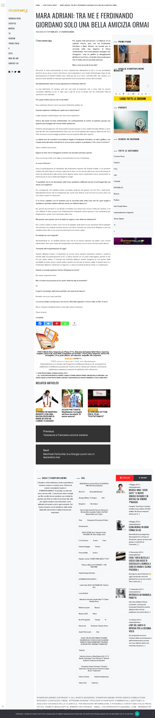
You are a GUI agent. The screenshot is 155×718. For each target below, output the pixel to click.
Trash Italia (14, 43)
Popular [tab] (126, 478)
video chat (83, 683)
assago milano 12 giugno (88, 498)
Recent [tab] (143, 478)
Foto (11, 53)
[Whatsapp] (65, 322)
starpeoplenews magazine (123, 212)
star (97, 632)
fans (104, 540)
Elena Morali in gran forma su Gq (139, 528)
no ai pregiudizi (84, 620)
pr (106, 620)
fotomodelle (83, 553)
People (97, 620)
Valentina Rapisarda (101, 677)
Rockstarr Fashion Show (99, 626)
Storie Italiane (119, 219)
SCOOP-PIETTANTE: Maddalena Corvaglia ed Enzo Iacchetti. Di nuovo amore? (72, 413)
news (95, 614)
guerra (95, 553)
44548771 (77, 359)
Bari (103, 498)
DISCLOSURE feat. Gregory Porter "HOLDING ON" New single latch (94, 533)
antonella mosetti (96, 492)
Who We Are (14, 58)
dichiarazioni (83, 526)
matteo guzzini (84, 608)
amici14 (82, 492)
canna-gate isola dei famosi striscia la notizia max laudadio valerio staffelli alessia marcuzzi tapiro (94, 512)
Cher (80, 520)
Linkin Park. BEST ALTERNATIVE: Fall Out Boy (94, 586)
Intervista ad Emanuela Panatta (140, 596)
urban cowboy (84, 677)
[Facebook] (40, 322)
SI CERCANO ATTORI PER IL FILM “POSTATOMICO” (97, 413)
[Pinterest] (57, 322)
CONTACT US (13, 63)
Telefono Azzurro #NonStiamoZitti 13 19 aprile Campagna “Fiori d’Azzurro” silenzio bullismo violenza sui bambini (94, 658)
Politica (116, 200)
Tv (10, 33)
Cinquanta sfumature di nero (97, 520)
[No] (152, 714)
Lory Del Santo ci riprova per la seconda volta (140, 628)
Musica (12, 28)
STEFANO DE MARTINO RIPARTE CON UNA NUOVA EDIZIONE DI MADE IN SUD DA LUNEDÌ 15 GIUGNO (46, 415)
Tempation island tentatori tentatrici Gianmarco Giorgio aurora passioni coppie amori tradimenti (94, 669)
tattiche (82, 650)
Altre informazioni (89, 361)
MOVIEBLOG (118, 188)
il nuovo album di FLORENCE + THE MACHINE (94, 566)
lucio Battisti (83, 593)
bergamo (82, 504)
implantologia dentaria (87, 573)
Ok (137, 714)
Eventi (95, 540)
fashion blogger (84, 547)
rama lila (82, 626)
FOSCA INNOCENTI (101, 378)
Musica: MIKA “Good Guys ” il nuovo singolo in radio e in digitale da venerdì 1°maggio (138, 496)
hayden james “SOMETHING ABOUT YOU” (94, 559)
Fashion (12, 38)
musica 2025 (83, 614)
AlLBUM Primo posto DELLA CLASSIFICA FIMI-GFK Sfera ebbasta (94, 485)
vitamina (95, 683)
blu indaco (94, 504)
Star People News (44, 373)
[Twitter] (48, 322)
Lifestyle (12, 23)
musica (97, 608)
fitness (97, 547)
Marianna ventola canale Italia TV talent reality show (94, 600)
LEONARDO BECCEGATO (87, 579)
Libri (115, 175)
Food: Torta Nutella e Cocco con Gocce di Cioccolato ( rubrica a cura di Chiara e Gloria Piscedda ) (140, 563)
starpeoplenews (67, 32)
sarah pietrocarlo (85, 632)
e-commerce (83, 540)
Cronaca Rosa (15, 18)
